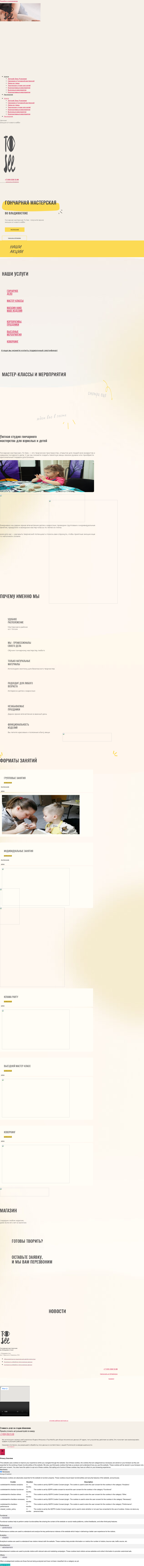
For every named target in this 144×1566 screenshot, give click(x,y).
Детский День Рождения (17, 79)
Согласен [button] (10, 1447)
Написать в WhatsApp (109, 1374)
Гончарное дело (12, 292)
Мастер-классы (15, 300)
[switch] (1, 1517)
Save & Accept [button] (5, 1565)
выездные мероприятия (14, 333)
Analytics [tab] (3, 1535)
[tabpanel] (72, 1495)
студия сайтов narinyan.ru (58, 1420)
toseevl (111, 1379)
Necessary (6, 1472)
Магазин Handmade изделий (14, 309)
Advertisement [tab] (5, 1545)
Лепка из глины (14, 83)
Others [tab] (2, 1555)
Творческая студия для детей (19, 86)
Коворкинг (12, 341)
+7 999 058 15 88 (12, 180)
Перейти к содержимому (9, 1)
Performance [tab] (4, 1525)
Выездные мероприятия (17, 90)
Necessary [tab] (3, 1469)
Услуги (6, 76)
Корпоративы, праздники (14, 323)
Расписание (8, 95)
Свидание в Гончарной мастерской (21, 81)
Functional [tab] (3, 1515)
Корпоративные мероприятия (19, 88)
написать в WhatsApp (12, 182)
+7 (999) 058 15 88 (7, 1434)
